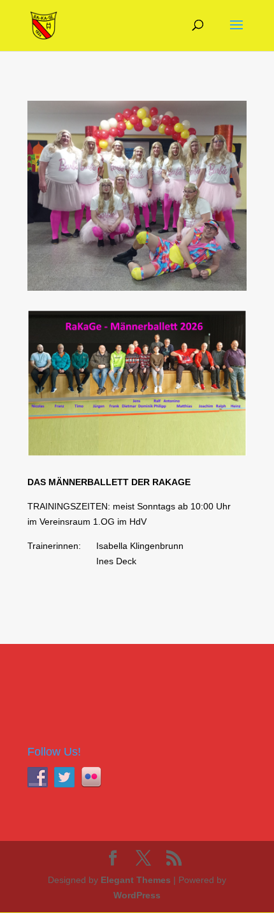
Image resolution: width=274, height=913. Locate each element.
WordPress (137, 895)
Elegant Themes (136, 880)
